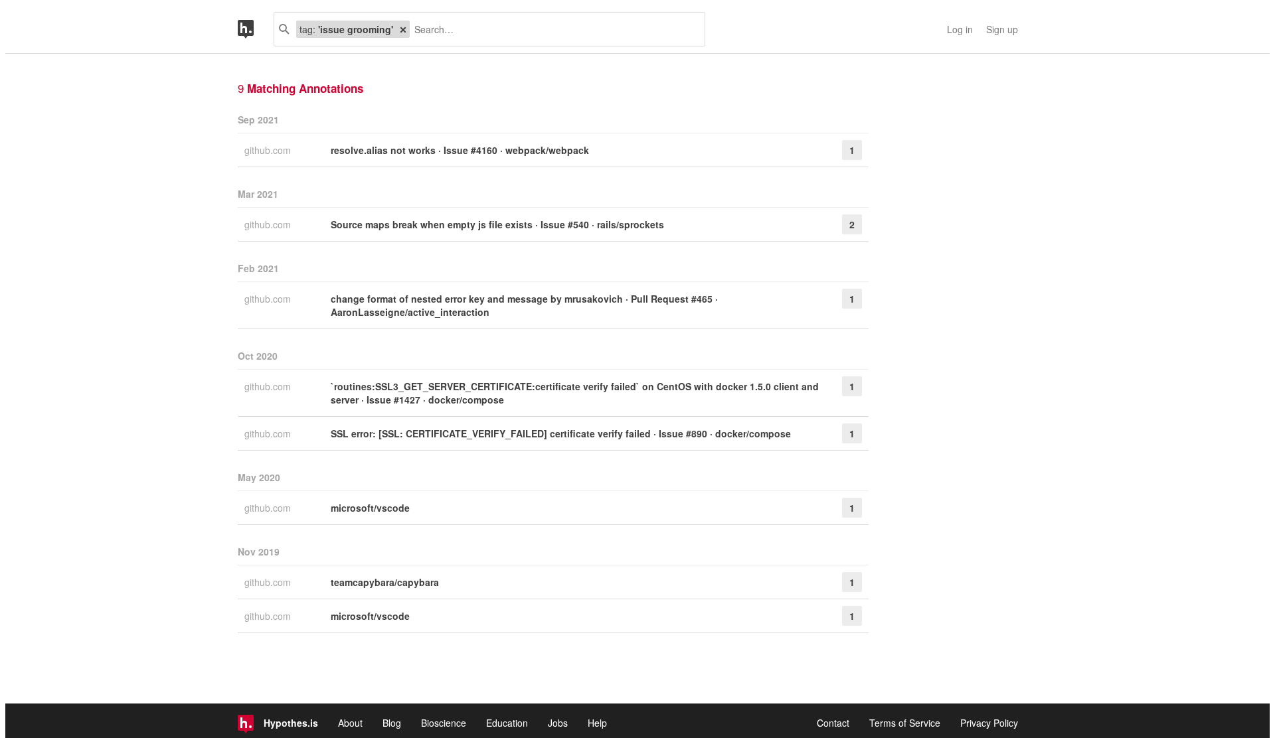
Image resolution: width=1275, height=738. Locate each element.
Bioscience (443, 722)
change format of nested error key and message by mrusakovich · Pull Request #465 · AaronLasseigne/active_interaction (524, 305)
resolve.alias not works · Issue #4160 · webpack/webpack (460, 150)
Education (507, 722)
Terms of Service (904, 722)
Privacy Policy (989, 722)
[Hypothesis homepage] (256, 29)
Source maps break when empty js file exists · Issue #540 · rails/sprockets (497, 224)
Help (597, 722)
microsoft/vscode (370, 507)
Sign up (1002, 29)
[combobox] (552, 29)
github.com (269, 150)
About (350, 722)
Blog (391, 722)
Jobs (558, 722)
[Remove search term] (403, 29)
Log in (960, 29)
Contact (833, 722)
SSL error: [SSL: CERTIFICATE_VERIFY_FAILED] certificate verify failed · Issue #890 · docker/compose (561, 433)
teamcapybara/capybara (385, 582)
